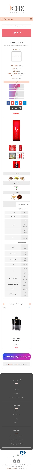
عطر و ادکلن (16, 411)
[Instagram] (14, 461)
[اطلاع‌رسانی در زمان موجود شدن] (12, 108)
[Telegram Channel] (18, 461)
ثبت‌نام (10, 364)
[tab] (23, 204)
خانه (16, 385)
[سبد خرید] (5, 19)
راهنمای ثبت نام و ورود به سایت (16, 397)
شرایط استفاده (17, 393)
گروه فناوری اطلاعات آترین (11, 468)
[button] (12, 103)
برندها (16, 419)
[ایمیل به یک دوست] (16, 108)
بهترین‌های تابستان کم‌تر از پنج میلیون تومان (16, 444)
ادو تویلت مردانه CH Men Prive (16, 340)
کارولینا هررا (15, 49)
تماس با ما (16, 389)
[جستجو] (12, 19)
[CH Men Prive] (16, 323)
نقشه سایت (16, 423)
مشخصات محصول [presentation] (22, 204)
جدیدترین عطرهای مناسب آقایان (16, 436)
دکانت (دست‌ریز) (16, 415)
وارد (17, 364)
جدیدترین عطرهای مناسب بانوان (16, 440)
